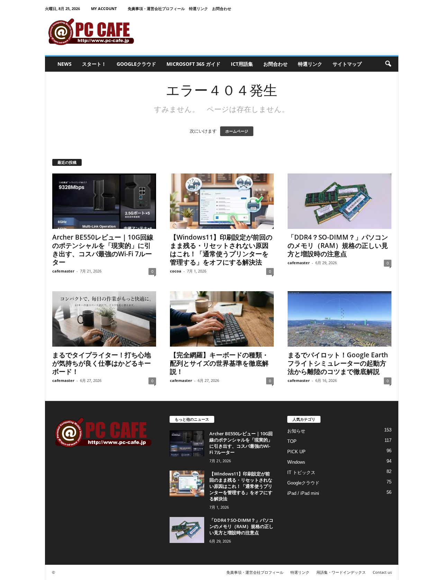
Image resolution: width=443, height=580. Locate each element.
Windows (296, 462)
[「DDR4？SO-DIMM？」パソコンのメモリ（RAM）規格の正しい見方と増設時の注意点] (339, 201)
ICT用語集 (242, 64)
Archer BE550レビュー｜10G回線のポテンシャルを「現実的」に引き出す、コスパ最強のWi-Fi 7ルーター (102, 250)
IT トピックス (301, 472)
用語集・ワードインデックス (341, 572)
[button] (388, 64)
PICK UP (296, 451)
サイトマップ (347, 64)
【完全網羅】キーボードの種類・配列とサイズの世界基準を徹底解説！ (219, 363)
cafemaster (63, 271)
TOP (292, 441)
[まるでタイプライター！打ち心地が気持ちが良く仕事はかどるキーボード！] (104, 319)
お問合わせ (221, 8)
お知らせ (296, 431)
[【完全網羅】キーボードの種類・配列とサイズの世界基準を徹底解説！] (222, 319)
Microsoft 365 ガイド (193, 64)
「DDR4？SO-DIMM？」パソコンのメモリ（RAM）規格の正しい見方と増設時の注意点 (338, 245)
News (64, 64)
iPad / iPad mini (303, 493)
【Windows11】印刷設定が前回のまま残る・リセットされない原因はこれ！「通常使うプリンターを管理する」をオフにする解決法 (221, 250)
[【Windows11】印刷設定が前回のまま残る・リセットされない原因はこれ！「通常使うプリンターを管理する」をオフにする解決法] (222, 201)
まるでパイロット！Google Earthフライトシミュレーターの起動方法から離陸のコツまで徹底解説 (338, 363)
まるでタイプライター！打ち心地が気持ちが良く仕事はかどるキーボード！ (101, 363)
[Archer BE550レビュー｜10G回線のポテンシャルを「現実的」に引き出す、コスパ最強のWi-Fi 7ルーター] (104, 201)
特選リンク (198, 8)
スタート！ (94, 64)
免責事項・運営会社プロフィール (156, 8)
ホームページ (236, 131)
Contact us (382, 572)
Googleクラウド (136, 64)
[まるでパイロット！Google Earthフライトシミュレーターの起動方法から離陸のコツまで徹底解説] (339, 319)
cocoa (175, 271)
